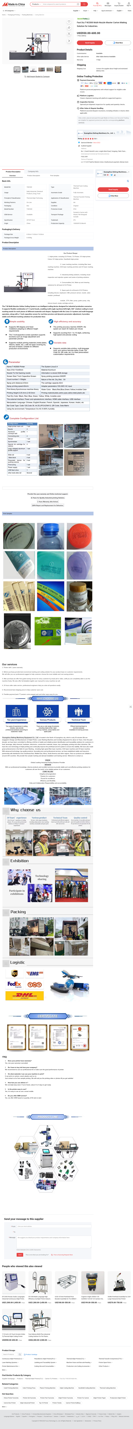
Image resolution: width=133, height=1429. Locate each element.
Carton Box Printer (10, 1403)
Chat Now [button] (119, 43)
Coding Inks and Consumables (44, 1366)
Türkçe (107, 1416)
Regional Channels (91, 1414)
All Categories (9, 11)
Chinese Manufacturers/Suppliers (41, 1414)
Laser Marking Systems (9, 1362)
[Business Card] (128, 181)
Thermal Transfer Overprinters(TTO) (110, 1359)
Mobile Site (111, 1414)
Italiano (56, 1416)
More (4, 1407)
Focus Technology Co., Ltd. (53, 1421)
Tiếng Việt (114, 1416)
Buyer (85, 11)
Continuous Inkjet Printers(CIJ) (12, 1359)
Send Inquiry (90, 43)
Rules (129, 11)
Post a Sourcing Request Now (62, 1255)
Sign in (129, 5)
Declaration (88, 1421)
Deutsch (62, 1416)
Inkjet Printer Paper (99, 1398)
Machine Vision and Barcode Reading (78, 1362)
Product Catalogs (31, 1354)
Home (4, 15)
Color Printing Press (29, 1388)
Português (32, 1416)
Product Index (102, 1414)
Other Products (104, 1366)
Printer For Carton (83, 1398)
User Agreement (78, 1421)
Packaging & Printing (14, 15)
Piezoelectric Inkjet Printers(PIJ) (44, 1359)
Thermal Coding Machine (108, 1388)
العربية (77, 1416)
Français (39, 1416)
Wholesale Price (69, 1414)
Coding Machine (39, 15)
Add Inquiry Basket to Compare (38, 76)
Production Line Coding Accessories (78, 1366)
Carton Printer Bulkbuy (73, 1403)
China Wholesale (58, 1414)
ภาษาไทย (100, 1416)
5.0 (105, 175)
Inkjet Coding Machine (67, 1388)
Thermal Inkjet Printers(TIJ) (75, 1359)
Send (20, 1255)
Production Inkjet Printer (118, 1398)
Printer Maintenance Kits (10, 1366)
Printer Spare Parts (105, 1362)
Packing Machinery (27, 15)
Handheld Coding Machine (86, 1388)
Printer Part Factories (47, 1398)
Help (94, 11)
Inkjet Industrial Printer (27, 1403)
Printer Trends (57, 1403)
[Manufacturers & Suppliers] (13, 4)
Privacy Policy (97, 1421)
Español (24, 1416)
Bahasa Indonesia (124, 1416)
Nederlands (70, 1416)
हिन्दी (94, 1416)
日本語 (89, 1416)
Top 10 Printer (43, 1403)
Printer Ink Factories (29, 1398)
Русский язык (48, 1416)
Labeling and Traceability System (44, 1362)
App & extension (106, 11)
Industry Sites (80, 1414)
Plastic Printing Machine (47, 1388)
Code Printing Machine (11, 1388)
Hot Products (15, 1414)
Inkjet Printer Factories (65, 1398)
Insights (119, 1414)
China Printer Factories (11, 1398)
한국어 (83, 1416)
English (18, 1416)
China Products (26, 1414)
